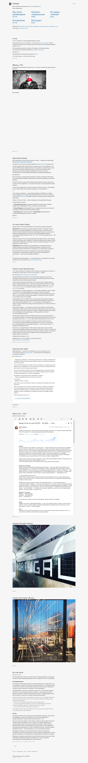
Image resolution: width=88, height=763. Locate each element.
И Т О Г (26, 28)
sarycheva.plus (29, 352)
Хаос (18, 52)
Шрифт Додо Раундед (20, 158)
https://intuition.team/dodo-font (24, 162)
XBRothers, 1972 (18, 65)
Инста (23, 28)
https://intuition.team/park (35, 260)
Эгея (19, 757)
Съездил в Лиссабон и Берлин (23, 523)
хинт (57, 26)
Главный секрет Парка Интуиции (23, 269)
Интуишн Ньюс (40, 49)
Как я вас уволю (18, 672)
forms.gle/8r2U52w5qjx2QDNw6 (22, 398)
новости (16, 58)
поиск (16, 406)
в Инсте (36, 54)
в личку (18, 46)
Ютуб (20, 28)
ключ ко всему (29, 26)
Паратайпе (41, 164)
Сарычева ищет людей (20, 349)
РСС (29, 756)
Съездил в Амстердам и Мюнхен (23, 598)
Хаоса (39, 6)
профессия (52, 26)
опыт (19, 516)
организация (23, 342)
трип (15, 591)
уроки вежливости (44, 26)
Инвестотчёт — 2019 (19, 413)
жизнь (22, 741)
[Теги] (74, 3)
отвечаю (23, 26)
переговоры (36, 26)
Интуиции (31, 6)
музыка (16, 151)
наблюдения (20, 751)
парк (27, 342)
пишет (20, 356)
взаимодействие (18, 342)
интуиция (16, 217)
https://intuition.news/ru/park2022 (28, 274)
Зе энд (15, 38)
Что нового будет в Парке (21, 224)
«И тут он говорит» (44, 43)
